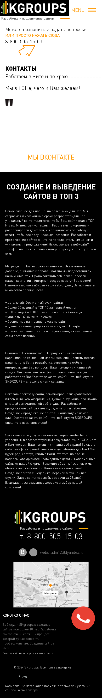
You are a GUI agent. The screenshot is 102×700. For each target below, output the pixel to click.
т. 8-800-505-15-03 (51, 536)
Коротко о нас (16, 615)
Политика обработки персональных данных (28, 653)
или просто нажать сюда (32, 35)
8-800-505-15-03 (23, 41)
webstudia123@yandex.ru (61, 552)
